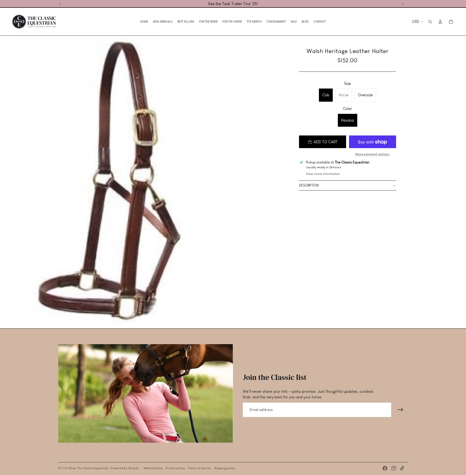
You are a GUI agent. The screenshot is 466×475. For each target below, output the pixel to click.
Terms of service (199, 468)
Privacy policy (175, 468)
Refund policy (153, 468)
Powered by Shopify (125, 468)
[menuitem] (144, 21)
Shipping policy (224, 468)
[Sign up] (400, 410)
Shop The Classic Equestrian (89, 468)
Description (309, 186)
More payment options (372, 154)
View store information (323, 174)
